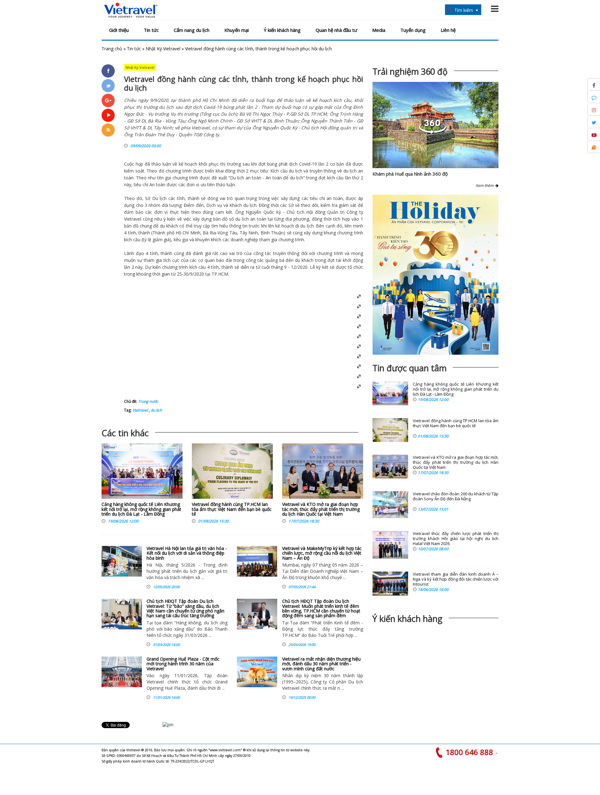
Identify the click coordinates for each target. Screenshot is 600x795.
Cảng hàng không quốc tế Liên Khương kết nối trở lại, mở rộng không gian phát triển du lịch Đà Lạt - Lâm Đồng (141, 509)
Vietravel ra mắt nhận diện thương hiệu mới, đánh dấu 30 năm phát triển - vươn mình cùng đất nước (321, 664)
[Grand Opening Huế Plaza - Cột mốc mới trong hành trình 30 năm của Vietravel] (122, 672)
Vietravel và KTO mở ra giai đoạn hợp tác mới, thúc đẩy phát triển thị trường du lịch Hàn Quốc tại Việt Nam (321, 509)
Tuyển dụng (413, 30)
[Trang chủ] (131, 10)
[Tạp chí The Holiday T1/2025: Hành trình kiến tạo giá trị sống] (435, 275)
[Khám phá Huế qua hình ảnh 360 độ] (432, 132)
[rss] (108, 130)
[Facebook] (108, 71)
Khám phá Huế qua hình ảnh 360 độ (410, 174)
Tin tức (151, 30)
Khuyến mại (236, 30)
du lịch (295, 171)
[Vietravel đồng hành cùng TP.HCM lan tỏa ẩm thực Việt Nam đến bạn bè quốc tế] (232, 472)
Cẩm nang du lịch (191, 30)
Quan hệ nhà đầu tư (336, 30)
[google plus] (108, 100)
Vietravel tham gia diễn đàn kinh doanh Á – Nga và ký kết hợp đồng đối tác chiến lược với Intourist (455, 579)
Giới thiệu (119, 30)
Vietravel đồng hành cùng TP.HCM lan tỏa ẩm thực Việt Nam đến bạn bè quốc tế (232, 509)
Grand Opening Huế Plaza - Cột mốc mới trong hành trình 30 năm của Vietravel (183, 664)
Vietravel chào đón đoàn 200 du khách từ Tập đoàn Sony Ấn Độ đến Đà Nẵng (455, 496)
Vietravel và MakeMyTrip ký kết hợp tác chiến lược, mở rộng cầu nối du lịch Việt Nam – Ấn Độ (322, 553)
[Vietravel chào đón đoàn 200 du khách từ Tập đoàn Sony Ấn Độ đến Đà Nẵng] (390, 504)
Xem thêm (485, 185)
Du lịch (237, 178)
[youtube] (108, 115)
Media (378, 30)
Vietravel (132, 219)
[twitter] (108, 85)
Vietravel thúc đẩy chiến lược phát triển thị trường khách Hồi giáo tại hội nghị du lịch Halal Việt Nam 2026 (455, 538)
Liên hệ (448, 30)
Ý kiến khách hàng (282, 30)
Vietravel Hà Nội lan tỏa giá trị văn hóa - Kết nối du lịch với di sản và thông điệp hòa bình (187, 553)
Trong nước (148, 401)
